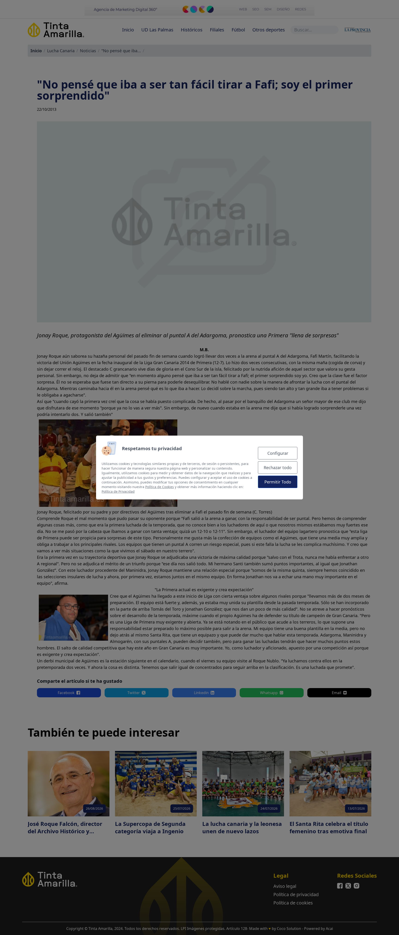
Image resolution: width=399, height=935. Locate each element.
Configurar (277, 453)
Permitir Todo (277, 482)
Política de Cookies (159, 487)
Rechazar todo (278, 467)
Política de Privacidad (118, 491)
